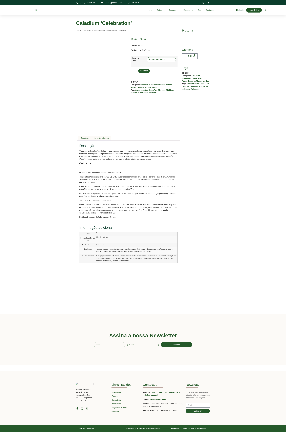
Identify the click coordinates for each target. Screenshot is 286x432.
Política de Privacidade (197, 428)
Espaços (186, 10)
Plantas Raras (103, 30)
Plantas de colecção (139, 93)
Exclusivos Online (90, 30)
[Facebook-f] (77, 408)
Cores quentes (141, 90)
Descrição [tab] (85, 138)
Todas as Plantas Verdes (147, 87)
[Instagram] (87, 408)
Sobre (159, 10)
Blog (199, 10)
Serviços (172, 10)
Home (150, 10)
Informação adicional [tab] (101, 138)
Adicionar (144, 71)
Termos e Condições (179, 428)
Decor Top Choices (157, 90)
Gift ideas (170, 90)
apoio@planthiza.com (157, 399)
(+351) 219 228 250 (159, 392)
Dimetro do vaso (136, 59)
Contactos (210, 10)
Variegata (153, 93)
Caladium (144, 85)
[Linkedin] (82, 408)
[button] (266, 10)
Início (79, 30)
